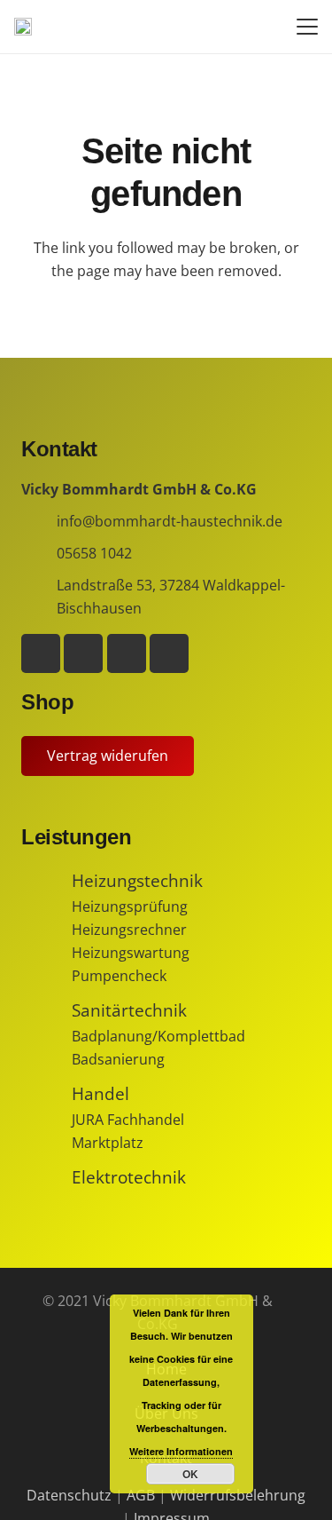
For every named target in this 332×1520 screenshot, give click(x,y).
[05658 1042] (39, 553)
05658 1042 (94, 553)
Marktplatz (107, 1142)
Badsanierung (118, 1059)
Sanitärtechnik (129, 1010)
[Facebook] (40, 653)
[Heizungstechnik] (46, 881)
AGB (141, 1495)
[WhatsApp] (83, 653)
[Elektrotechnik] (46, 1177)
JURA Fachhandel (128, 1119)
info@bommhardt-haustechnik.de (169, 521)
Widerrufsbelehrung (237, 1495)
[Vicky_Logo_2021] (23, 27)
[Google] (126, 653)
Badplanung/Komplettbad (158, 1036)
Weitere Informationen (181, 1451)
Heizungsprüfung (130, 906)
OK (190, 1474)
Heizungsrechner (129, 929)
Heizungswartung (130, 952)
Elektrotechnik (129, 1177)
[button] (307, 26)
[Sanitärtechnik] (46, 1010)
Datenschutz (69, 1495)
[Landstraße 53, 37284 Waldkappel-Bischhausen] (39, 597)
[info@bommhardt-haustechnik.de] (39, 521)
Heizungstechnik (137, 880)
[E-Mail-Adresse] (169, 653)
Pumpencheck (119, 976)
